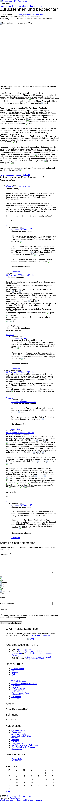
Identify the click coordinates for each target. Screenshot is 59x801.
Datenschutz (28, 6)
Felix (13, 670)
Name (3, 598)
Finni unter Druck (25, 649)
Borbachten (27, 175)
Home (2, 6)
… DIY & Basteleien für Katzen (24, 684)
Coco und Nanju (18, 730)
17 (10, 782)
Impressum (38, 6)
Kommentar (5, 554)
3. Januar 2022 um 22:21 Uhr (23, 402)
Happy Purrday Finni (35, 659)
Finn (13, 678)
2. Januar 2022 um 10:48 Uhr (18, 187)
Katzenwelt (16, 685)
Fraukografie (16, 653)
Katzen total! (16, 741)
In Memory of (17, 6)
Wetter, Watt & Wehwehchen (30, 651)
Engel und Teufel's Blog (21, 736)
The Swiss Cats (18, 743)
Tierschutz (15, 698)
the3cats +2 (16, 738)
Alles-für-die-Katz (18, 682)
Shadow (14, 672)
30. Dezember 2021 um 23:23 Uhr (20, 275)
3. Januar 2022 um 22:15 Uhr (23, 229)
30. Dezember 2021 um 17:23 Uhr (20, 372)
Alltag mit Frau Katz (19, 734)
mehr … (3, 593)
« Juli (8, 791)
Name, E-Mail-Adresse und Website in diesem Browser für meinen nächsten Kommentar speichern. (29, 617)
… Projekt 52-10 (18, 689)
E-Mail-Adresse (7, 604)
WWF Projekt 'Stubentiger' (39, 635)
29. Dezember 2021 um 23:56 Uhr (20, 433)
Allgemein (27, 15)
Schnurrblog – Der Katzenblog (19, 796)
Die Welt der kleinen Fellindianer (24, 745)
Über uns (8, 6)
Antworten (10, 225)
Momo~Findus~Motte (20, 693)
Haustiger (15, 740)
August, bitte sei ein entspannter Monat (31, 654)
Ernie (20, 15)
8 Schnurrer (38, 15)
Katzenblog (16, 697)
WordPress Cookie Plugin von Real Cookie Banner (21, 800)
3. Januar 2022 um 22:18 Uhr (23, 338)
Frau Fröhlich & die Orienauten (24, 747)
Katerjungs (9, 175)
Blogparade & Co (18, 695)
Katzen (18, 175)
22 (46, 782)
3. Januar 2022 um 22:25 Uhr (23, 505)
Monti (13, 676)
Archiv (8, 709)
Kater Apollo (16, 732)
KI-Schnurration (17, 669)
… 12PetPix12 (17, 691)
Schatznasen (16, 749)
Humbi (8, 185)
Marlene (14, 687)
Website (3, 609)
